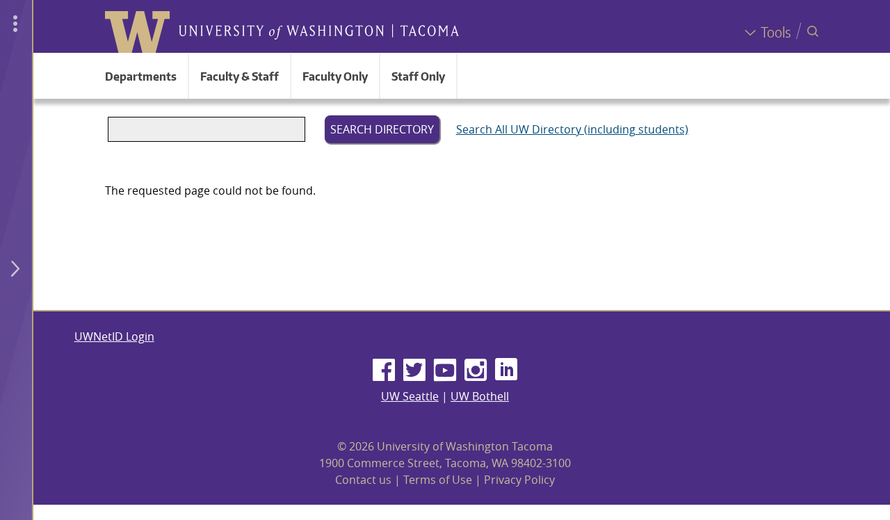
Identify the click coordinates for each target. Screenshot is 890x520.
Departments (141, 76)
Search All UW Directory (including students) (572, 129)
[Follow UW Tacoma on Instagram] (475, 370)
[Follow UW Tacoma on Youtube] (445, 370)
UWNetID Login (114, 336)
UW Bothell (480, 396)
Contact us (363, 479)
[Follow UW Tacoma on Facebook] (384, 370)
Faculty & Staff (239, 76)
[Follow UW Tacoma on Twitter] (414, 370)
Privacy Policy (519, 479)
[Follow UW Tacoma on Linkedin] (506, 370)
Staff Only (418, 76)
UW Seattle (410, 396)
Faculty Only (335, 76)
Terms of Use (437, 479)
